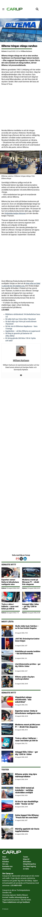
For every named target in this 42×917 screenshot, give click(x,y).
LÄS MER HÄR (16, 885)
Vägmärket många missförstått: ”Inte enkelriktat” (23, 699)
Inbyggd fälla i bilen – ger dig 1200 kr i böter (30, 606)
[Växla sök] (37, 9)
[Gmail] (17, 558)
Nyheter (4, 51)
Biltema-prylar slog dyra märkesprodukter (26, 775)
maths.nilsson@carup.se (19, 897)
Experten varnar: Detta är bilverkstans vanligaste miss (10, 582)
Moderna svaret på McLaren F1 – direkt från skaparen (30, 582)
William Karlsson (26, 51)
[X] (21, 558)
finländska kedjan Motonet (15, 213)
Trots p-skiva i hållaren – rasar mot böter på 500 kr (9, 606)
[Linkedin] (25, 558)
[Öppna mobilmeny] (3, 9)
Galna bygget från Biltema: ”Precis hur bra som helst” (27, 816)
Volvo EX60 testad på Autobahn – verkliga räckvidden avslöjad (24, 790)
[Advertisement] (21, 108)
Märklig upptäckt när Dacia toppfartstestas (27, 830)
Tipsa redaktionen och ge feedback (16, 902)
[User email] (21, 375)
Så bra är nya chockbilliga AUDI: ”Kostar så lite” (26, 802)
